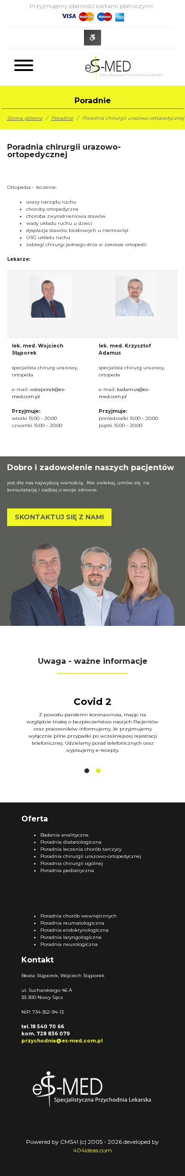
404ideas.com (92, 1150)
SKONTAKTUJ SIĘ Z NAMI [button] (59, 517)
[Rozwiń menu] (23, 67)
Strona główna (24, 118)
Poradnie (62, 118)
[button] (86, 770)
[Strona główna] (122, 67)
